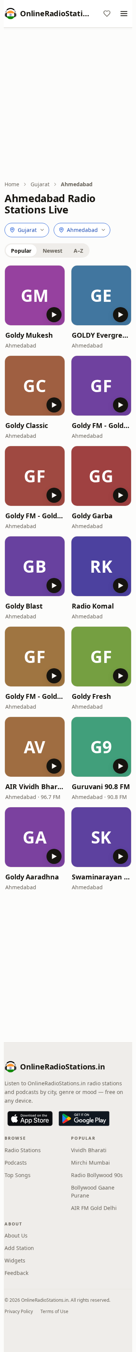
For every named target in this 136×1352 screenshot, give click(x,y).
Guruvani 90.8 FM (101, 786)
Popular (21, 250)
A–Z (78, 250)
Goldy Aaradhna (32, 876)
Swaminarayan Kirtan (101, 876)
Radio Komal (93, 605)
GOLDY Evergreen (101, 335)
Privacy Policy (19, 1311)
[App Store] (30, 1118)
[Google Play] (84, 1118)
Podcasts (16, 1162)
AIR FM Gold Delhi (94, 1207)
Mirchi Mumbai (90, 1162)
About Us (16, 1235)
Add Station (19, 1248)
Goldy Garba (92, 515)
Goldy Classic (26, 425)
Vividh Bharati (89, 1150)
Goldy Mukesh (29, 335)
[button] (35, 295)
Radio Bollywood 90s (97, 1175)
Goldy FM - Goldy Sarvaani (34, 696)
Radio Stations (23, 1150)
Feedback (16, 1272)
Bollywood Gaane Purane (92, 1191)
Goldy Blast (24, 605)
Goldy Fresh (91, 696)
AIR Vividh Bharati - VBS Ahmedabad (34, 786)
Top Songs (18, 1175)
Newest (52, 250)
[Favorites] (107, 14)
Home (12, 184)
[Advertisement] (68, 105)
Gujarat (40, 184)
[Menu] (123, 13)
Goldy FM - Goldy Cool (101, 425)
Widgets (15, 1260)
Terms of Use (54, 1311)
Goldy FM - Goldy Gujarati (34, 515)
